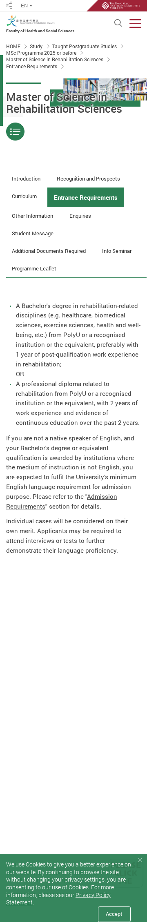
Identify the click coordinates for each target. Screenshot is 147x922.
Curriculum (24, 196)
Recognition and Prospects (88, 178)
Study (37, 46)
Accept (114, 914)
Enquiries (80, 215)
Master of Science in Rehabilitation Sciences (55, 59)
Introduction (26, 178)
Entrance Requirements (32, 66)
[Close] (140, 860)
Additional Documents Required (49, 250)
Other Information (32, 215)
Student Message (32, 233)
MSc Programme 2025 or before (42, 52)
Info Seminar (116, 250)
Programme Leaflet (34, 268)
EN (24, 5)
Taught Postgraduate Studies (85, 46)
